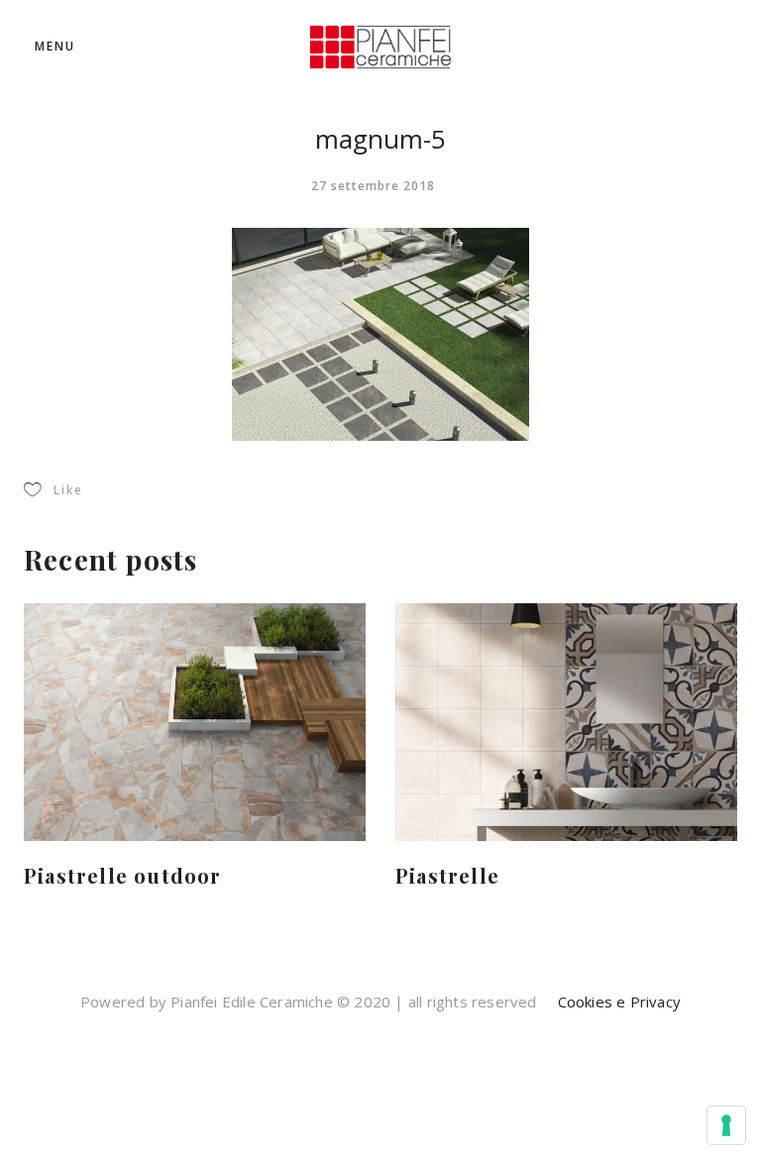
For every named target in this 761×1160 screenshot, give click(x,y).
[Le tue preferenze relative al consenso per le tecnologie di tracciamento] (726, 1125)
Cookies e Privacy (617, 1001)
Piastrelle (447, 875)
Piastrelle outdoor (123, 875)
